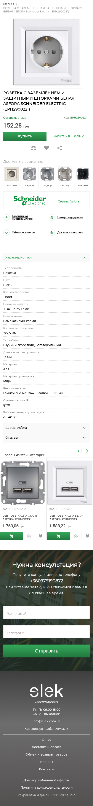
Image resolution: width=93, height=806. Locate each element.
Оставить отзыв (14, 118)
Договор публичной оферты (46, 780)
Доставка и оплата (46, 747)
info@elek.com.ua (46, 721)
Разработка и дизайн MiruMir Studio (46, 795)
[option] (46, 52)
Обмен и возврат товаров (46, 754)
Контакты (46, 769)
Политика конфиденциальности (47, 787)
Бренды (46, 761)
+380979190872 (46, 581)
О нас (46, 739)
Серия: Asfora (68, 201)
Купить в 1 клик (68, 136)
